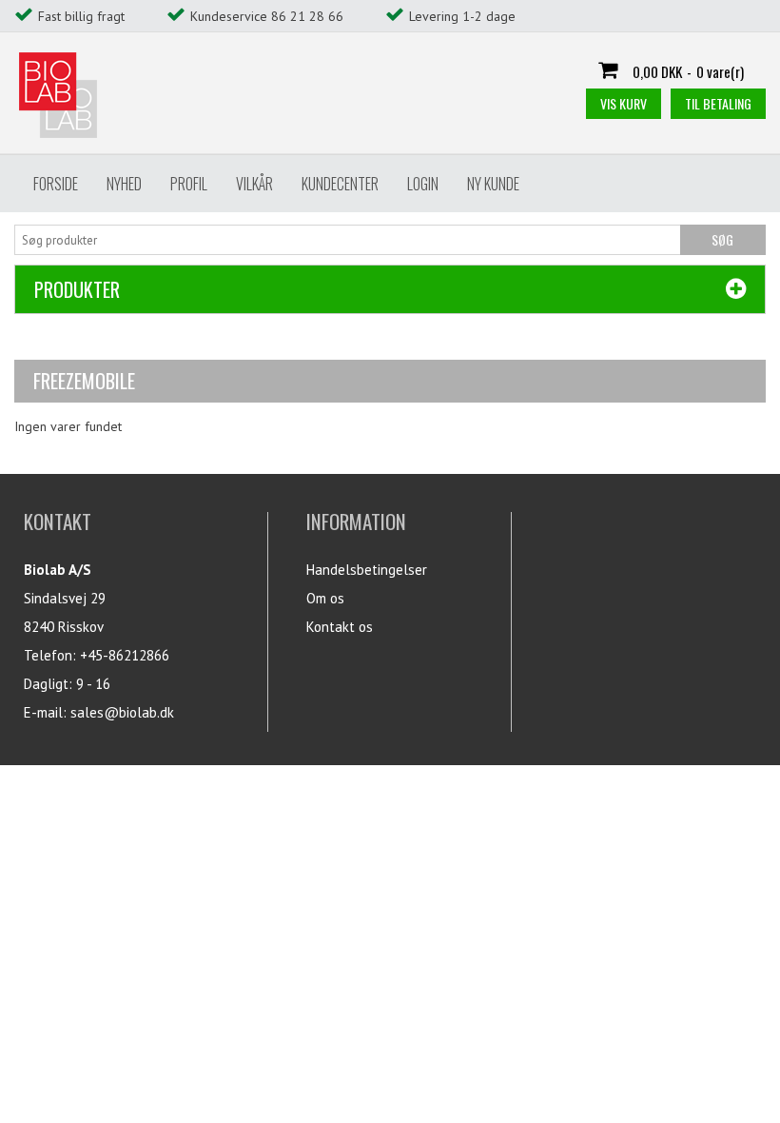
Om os (325, 598)
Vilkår (254, 183)
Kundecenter (340, 183)
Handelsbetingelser (366, 570)
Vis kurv (623, 103)
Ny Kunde (493, 183)
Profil (188, 183)
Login (423, 183)
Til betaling (718, 103)
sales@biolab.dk (122, 712)
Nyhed (124, 183)
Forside (55, 183)
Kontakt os (339, 627)
